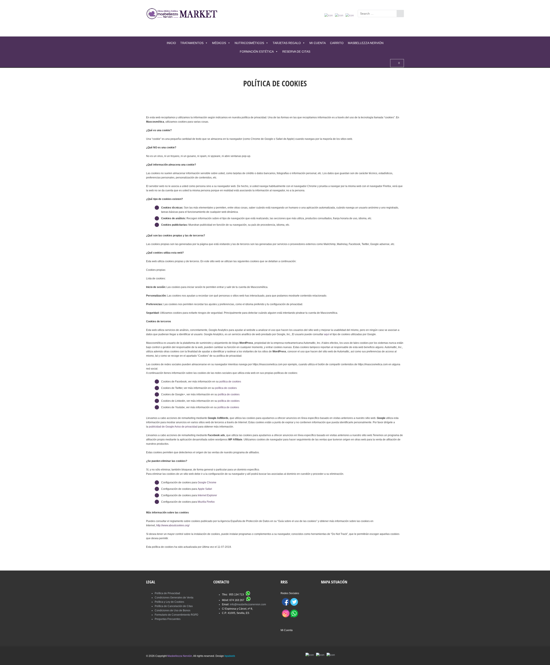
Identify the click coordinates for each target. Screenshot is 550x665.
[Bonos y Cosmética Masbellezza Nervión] (184, 14)
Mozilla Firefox (206, 501)
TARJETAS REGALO (287, 43)
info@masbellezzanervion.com (248, 604)
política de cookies (230, 381)
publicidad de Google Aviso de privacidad (173, 426)
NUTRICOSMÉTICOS (249, 43)
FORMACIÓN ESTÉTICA (257, 51)
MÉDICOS (219, 43)
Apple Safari (205, 488)
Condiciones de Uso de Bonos (172, 610)
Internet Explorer (207, 495)
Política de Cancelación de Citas (174, 606)
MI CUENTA (317, 43)
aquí (326, 334)
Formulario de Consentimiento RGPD (176, 614)
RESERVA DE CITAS (296, 51)
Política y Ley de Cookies (169, 601)
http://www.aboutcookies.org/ (172, 525)
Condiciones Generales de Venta (174, 597)
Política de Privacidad (167, 593)
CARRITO (337, 43)
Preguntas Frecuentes (167, 619)
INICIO (171, 43)
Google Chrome (207, 482)
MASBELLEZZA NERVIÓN (365, 43)
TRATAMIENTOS (191, 43)
